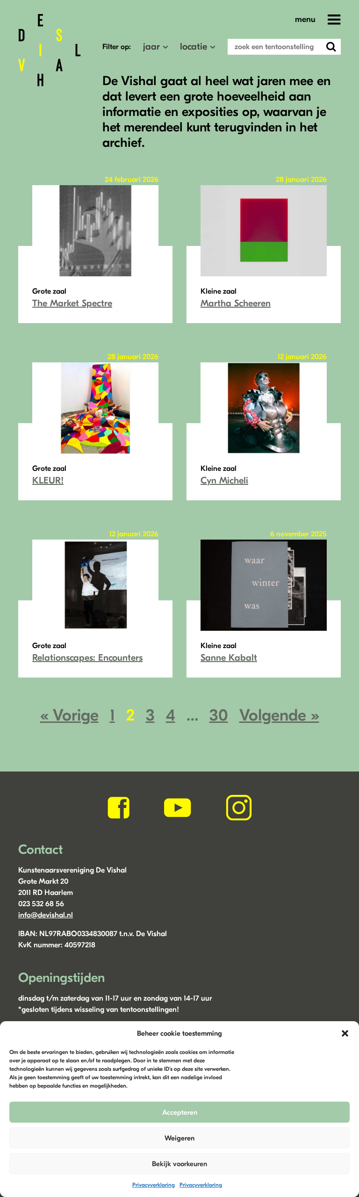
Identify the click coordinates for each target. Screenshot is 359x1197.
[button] (345, 1033)
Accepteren (179, 1112)
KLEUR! (48, 480)
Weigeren (179, 1138)
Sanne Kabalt (229, 657)
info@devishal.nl (45, 915)
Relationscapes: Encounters (87, 657)
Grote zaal (49, 291)
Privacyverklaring (153, 1185)
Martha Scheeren (236, 303)
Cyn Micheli (224, 480)
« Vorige (69, 715)
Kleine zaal (219, 291)
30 (218, 715)
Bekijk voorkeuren (179, 1164)
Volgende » (279, 715)
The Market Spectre (72, 303)
